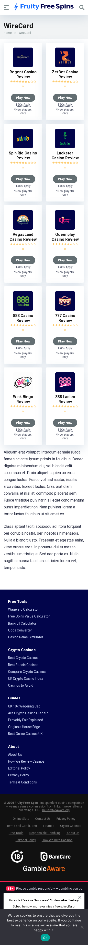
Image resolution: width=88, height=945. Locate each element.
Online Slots (21, 818)
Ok (45, 938)
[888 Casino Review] (23, 309)
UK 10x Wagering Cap (24, 706)
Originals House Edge (24, 727)
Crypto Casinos (70, 826)
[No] (81, 927)
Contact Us (43, 818)
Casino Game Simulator (25, 637)
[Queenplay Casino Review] (65, 228)
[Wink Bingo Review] (23, 390)
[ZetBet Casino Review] (65, 65)
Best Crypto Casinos (23, 658)
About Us (15, 754)
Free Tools (16, 833)
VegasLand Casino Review (23, 237)
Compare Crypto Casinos (27, 672)
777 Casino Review (65, 318)
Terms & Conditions (22, 782)
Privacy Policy (18, 775)
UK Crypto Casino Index (25, 678)
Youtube (48, 826)
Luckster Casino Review (65, 155)
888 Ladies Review (65, 399)
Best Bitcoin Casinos (23, 665)
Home (8, 33)
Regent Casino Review (23, 74)
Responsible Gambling (45, 833)
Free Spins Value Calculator (29, 616)
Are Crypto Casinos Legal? (28, 713)
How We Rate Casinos (57, 840)
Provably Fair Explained (25, 720)
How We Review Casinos (26, 761)
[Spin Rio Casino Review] (23, 147)
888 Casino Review (23, 318)
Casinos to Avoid (20, 685)
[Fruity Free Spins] (44, 7)
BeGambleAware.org (56, 810)
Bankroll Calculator (22, 623)
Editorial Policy (19, 768)
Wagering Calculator (23, 609)
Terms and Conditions (22, 826)
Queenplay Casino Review (65, 237)
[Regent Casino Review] (23, 65)
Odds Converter (20, 630)
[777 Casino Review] (65, 309)
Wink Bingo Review (23, 399)
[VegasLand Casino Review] (23, 228)
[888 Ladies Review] (65, 390)
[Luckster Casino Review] (65, 147)
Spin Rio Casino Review (23, 155)
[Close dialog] (80, 897)
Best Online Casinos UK (25, 734)
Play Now (23, 98)
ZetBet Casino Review (65, 74)
